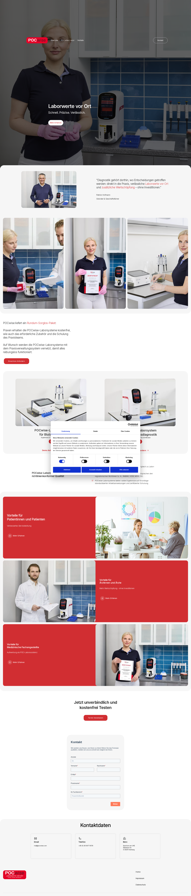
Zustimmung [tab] (65, 431)
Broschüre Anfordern (16, 361)
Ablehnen (67, 470)
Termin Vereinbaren (95, 718)
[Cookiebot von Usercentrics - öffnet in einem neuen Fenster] (129, 424)
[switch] (84, 461)
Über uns (54, 40)
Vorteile (80, 40)
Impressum (140, 878)
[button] (49, 536)
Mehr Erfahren (55, 123)
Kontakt (160, 40)
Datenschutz (141, 885)
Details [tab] (95, 431)
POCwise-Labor (67, 40)
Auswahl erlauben (95, 470)
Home (138, 872)
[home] (36, 40)
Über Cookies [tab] (125, 431)
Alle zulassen (124, 470)
